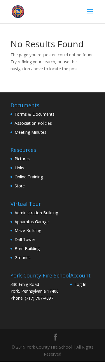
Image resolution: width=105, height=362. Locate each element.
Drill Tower (25, 239)
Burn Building (27, 248)
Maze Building (28, 230)
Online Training (29, 177)
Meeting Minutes (30, 132)
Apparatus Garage (32, 221)
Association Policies (33, 123)
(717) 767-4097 (39, 298)
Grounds (23, 257)
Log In (80, 284)
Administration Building (36, 212)
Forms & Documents (35, 114)
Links (19, 168)
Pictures (22, 158)
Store (20, 186)
